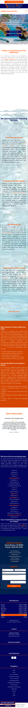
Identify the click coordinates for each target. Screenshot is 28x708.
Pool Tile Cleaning (14, 678)
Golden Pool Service (10, 59)
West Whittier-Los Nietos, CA (14, 515)
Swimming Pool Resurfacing (14, 686)
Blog (14, 695)
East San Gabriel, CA (14, 478)
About (14, 672)
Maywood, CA (14, 493)
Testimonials (14, 688)
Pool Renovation (14, 684)
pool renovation (6, 232)
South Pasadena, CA (14, 505)
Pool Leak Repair (14, 674)
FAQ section (23, 381)
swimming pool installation (18, 193)
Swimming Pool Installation (14, 682)
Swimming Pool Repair (14, 676)
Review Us (8, 705)
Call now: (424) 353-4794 (14, 35)
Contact (14, 691)
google (12, 658)
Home (14, 670)
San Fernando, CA (14, 497)
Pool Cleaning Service (14, 680)
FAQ (14, 693)
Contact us (23, 525)
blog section (4, 347)
